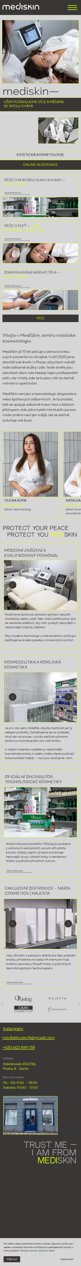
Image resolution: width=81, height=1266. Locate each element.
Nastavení (67, 1259)
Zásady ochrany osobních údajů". (38, 1251)
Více (40, 318)
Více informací (12, 286)
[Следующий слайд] (79, 1004)
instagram (13, 1029)
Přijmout (12, 1259)
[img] (20, 6)
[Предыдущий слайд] (2, 1004)
